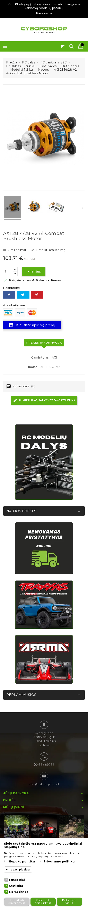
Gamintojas (40, 357)
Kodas (33, 367)
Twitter (23, 295)
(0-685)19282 (44, 765)
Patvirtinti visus (69, 901)
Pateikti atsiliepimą (48, 250)
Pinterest (37, 295)
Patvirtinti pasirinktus (43, 901)
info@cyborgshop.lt (44, 784)
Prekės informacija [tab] (44, 342)
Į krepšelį (33, 271)
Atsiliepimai (14, 250)
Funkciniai (17, 879)
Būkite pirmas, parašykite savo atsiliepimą (47, 400)
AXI (54, 357)
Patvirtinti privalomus (17, 901)
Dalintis (9, 295)
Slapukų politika (21, 861)
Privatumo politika (59, 861)
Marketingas (18, 891)
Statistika (16, 885)
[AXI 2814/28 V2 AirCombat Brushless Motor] (12, 208)
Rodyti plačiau (19, 869)
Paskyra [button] (44, 13)
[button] (63, 46)
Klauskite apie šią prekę (32, 325)
